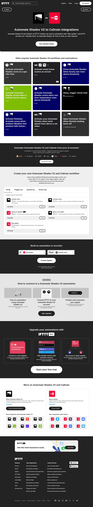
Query (14, 214)
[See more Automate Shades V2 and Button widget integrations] (25, 419)
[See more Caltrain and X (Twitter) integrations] (55, 426)
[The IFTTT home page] (5, 3)
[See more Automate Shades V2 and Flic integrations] (25, 426)
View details (10, 206)
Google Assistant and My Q (32, 474)
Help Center (18, 477)
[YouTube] (66, 501)
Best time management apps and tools (56, 471)
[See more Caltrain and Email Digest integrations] (68, 426)
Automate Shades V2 (29, 29)
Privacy (44, 500)
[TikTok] (73, 501)
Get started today (46, 44)
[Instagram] (62, 501)
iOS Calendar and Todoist (32, 485)
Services (17, 465)
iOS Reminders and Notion (32, 482)
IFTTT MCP (17, 474)
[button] (46, 313)
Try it (42, 206)
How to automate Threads (53, 485)
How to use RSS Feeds (52, 477)
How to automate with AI (53, 465)
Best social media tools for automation (56, 491)
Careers (24, 500)
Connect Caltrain (56, 408)
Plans (70, 3)
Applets (17, 471)
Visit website (9, 404)
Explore (63, 3)
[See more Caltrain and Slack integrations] (68, 419)
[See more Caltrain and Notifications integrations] (55, 419)
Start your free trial (46, 369)
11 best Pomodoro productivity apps (56, 482)
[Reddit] (77, 501)
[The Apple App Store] (74, 463)
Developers (17, 500)
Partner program (31, 500)
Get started (85, 3)
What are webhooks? (52, 480)
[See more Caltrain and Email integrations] (81, 419)
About (48, 500)
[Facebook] (55, 501)
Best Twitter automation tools (54, 468)
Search (16, 482)
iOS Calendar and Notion (32, 468)
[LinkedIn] (59, 501)
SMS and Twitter (30, 480)
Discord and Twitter (30, 491)
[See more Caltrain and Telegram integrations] (81, 426)
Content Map (18, 480)
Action (14, 201)
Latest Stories (51, 463)
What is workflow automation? (54, 474)
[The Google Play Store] (74, 466)
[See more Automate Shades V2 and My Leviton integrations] (38, 426)
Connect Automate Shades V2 (16, 408)
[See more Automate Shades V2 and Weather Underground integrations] (12, 419)
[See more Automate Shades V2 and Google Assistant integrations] (38, 419)
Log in (76, 3)
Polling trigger (16, 225)
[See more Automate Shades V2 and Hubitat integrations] (12, 426)
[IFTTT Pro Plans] (24, 212)
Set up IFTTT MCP (46, 161)
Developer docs (18, 488)
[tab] (8, 189)
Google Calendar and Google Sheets (35, 471)
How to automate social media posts (56, 488)
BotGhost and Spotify (31, 477)
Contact (38, 500)
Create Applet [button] (46, 260)
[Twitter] (70, 501)
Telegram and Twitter (31, 488)
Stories (16, 468)
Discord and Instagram (31, 465)
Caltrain (54, 29)
